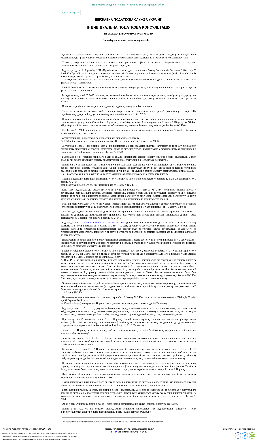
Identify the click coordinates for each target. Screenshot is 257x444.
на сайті (113, 432)
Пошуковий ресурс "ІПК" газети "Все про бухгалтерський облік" (128, 4)
